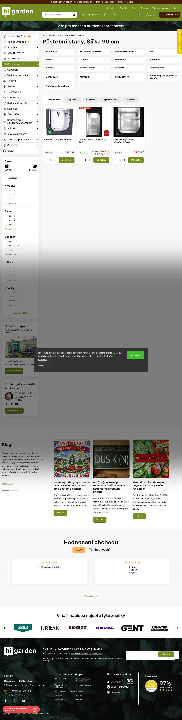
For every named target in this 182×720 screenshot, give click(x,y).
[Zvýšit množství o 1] (55, 160)
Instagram (14, 701)
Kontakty (111, 8)
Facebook (5, 701)
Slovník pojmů (60, 699)
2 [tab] (14, 490)
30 (12, 190)
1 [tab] (5, 490)
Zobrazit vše (7, 483)
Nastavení (42, 365)
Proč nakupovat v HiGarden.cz (83, 680)
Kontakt (79, 699)
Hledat (73, 14)
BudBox (14, 301)
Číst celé (60, 513)
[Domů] (44, 34)
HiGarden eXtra (61, 679)
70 (12, 275)
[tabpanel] (72, 479)
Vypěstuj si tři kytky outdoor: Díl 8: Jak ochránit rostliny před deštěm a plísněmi (72, 485)
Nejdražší (90, 100)
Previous (48, 482)
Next (175, 482)
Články (79, 695)
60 (12, 271)
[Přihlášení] (150, 14)
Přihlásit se (166, 654)
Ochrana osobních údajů (64, 691)
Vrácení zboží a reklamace (60, 686)
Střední (14, 246)
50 (12, 199)
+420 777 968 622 (25, 398)
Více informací (14, 371)
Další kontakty (14, 410)
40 (12, 195)
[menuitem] (20, 36)
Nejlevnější (73, 100)
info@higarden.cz (27, 393)
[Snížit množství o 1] (46, 160)
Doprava (144, 8)
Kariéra (177, 8)
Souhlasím (136, 355)
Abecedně (130, 100)
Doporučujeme (53, 100)
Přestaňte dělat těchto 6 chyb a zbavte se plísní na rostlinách (148, 485)
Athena (14, 297)
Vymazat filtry (21, 313)
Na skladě (15, 178)
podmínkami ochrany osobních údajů (86, 654)
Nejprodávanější (110, 100)
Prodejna (124, 8)
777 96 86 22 (17, 695)
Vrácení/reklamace (161, 8)
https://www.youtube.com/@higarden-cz (24, 701)
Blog (134, 8)
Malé (13, 242)
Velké (13, 250)
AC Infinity (15, 292)
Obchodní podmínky (84, 685)
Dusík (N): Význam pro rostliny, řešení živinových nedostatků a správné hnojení (109, 487)
